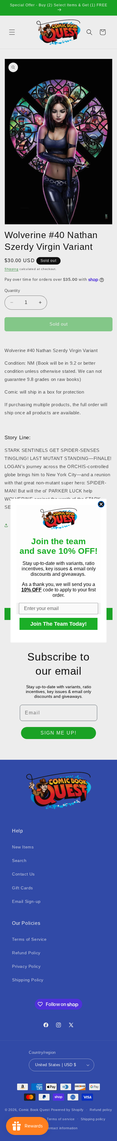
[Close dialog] (101, 504)
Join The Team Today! (58, 624)
